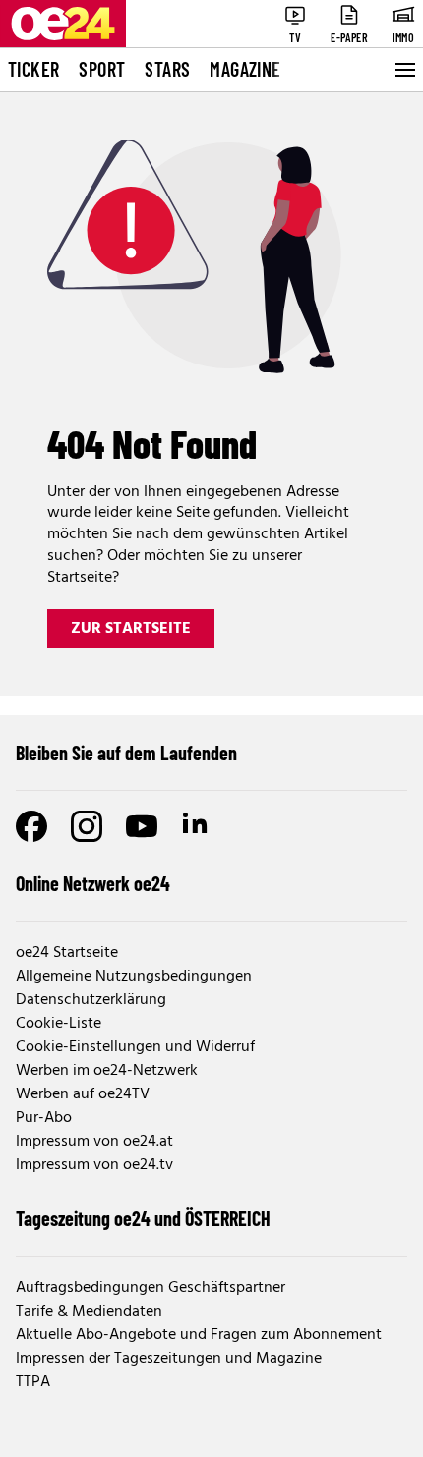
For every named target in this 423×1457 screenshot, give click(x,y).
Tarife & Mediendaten (89, 1311)
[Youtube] (141, 826)
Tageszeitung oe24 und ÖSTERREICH (143, 1218)
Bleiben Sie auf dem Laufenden (126, 752)
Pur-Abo (44, 1118)
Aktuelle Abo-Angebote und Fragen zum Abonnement (199, 1335)
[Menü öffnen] (403, 69)
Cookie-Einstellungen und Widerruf (135, 1047)
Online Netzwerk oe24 (93, 883)
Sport (102, 69)
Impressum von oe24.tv (94, 1165)
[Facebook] (31, 826)
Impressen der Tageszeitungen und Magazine (169, 1359)
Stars (167, 69)
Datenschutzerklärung (91, 1000)
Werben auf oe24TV (83, 1094)
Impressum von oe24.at (94, 1141)
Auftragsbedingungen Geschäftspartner (150, 1288)
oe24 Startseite (67, 953)
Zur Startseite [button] (131, 629)
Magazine (245, 69)
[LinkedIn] (196, 826)
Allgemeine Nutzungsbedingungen (134, 976)
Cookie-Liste (58, 1024)
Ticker (33, 69)
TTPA (33, 1382)
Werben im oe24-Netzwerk (107, 1071)
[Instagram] (86, 826)
